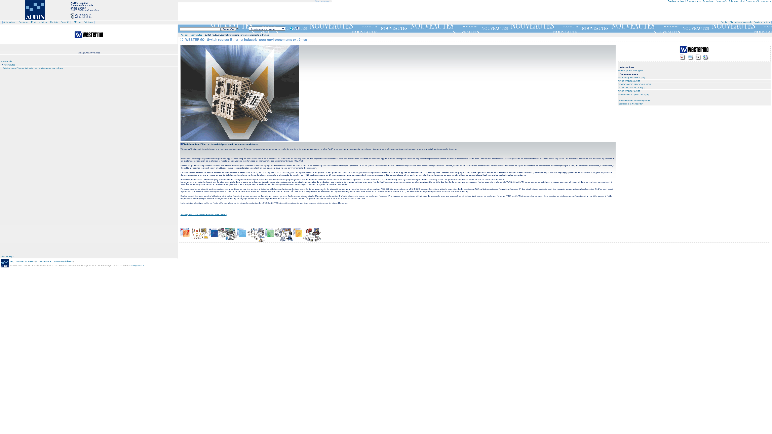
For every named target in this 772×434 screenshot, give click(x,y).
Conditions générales (63, 261)
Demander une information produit (634, 100)
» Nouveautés (195, 35)
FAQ (12, 261)
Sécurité (65, 22)
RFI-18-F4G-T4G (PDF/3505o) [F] (633, 94)
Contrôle (54, 22)
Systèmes (24, 22)
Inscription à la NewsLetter (630, 104)
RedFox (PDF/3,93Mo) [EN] (630, 70)
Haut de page (7, 257)
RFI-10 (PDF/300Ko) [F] (629, 81)
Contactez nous (694, 1)
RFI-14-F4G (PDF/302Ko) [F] (631, 88)
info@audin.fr (137, 265)
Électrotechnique (39, 22)
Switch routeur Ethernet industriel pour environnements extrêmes (33, 68)
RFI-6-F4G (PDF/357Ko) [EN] (631, 78)
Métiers (77, 22)
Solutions (88, 22)
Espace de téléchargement (758, 1)
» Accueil (183, 35)
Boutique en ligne (762, 22)
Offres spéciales (736, 1)
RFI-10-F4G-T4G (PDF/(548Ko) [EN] (634, 84)
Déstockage (708, 1)
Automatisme (9, 22)
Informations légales (25, 261)
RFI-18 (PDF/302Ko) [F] (629, 91)
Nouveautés (721, 1)
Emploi (724, 22)
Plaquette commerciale (741, 22)
